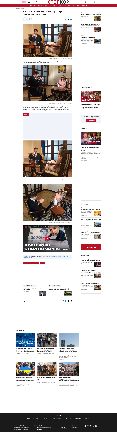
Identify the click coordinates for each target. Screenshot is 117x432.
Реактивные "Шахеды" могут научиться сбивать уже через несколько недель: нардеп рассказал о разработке (68, 351)
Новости (46, 5)
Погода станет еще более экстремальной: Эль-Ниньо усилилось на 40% (91, 209)
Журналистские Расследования (44, 427)
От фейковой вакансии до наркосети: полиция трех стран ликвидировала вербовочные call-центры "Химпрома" (90, 25)
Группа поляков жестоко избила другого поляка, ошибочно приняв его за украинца (91, 221)
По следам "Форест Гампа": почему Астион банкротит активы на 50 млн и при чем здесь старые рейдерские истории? (90, 261)
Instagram (26, 257)
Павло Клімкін (36, 262)
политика (42, 262)
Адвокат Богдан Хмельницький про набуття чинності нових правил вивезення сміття (60, 288)
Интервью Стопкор (27, 262)
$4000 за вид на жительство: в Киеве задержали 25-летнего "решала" (46, 378)
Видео (39, 5)
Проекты (32, 5)
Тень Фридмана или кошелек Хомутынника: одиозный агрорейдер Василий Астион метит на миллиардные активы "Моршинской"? (91, 273)
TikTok (30, 257)
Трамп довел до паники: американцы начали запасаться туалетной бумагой (90, 231)
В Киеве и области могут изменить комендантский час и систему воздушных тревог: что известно (89, 37)
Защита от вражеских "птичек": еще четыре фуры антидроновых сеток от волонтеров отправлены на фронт (90, 106)
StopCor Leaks (67, 5)
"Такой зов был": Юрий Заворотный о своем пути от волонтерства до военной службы (91, 149)
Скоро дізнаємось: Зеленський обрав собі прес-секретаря (33, 288)
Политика (22, 8)
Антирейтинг (84, 5)
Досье (60, 5)
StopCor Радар (76, 5)
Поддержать (89, 2)
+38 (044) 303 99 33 (91, 248)
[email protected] (25, 429)
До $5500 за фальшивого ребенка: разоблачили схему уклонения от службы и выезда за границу (45, 350)
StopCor (30, 18)
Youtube (63, 256)
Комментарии (29, 301)
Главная (17, 8)
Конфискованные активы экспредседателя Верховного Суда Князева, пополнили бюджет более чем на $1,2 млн (69, 380)
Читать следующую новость (54, 285)
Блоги (54, 5)
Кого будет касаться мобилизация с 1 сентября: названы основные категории (91, 13)
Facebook (59, 256)
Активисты (39, 429)
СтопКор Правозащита (42, 425)
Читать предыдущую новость (29, 285)
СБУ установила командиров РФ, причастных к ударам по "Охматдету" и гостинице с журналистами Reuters (25, 350)
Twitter (66, 256)
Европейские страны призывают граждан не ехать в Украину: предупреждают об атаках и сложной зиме (25, 380)
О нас (38, 424)
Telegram (55, 256)
